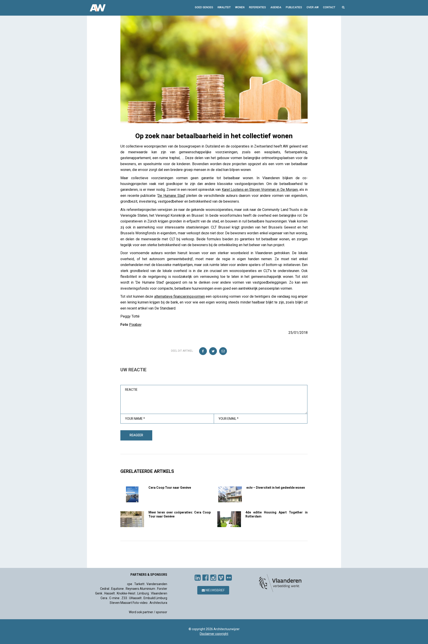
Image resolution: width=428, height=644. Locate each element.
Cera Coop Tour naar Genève (169, 487)
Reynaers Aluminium (140, 588)
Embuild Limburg (155, 598)
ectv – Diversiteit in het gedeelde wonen (275, 487)
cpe (129, 584)
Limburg (143, 593)
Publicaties (294, 7)
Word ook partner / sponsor (148, 612)
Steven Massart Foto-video (129, 603)
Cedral (104, 588)
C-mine (114, 598)
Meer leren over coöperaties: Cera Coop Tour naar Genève (179, 514)
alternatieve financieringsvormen (179, 296)
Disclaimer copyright (214, 634)
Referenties (257, 7)
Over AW (313, 7)
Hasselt (109, 593)
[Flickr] (229, 577)
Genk (98, 593)
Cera (104, 598)
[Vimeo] (221, 577)
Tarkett (139, 584)
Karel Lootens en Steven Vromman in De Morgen (260, 189)
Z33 (124, 598)
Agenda (275, 7)
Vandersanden (156, 584)
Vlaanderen (159, 593)
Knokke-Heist (126, 593)
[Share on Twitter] (213, 351)
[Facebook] (205, 577)
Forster (162, 588)
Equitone (117, 588)
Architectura (158, 603)
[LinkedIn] (198, 577)
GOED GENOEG (204, 7)
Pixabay (135, 324)
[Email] (223, 351)
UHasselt (135, 598)
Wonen (240, 7)
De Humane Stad (171, 195)
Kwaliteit (224, 7)
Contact (329, 7)
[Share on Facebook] (203, 351)
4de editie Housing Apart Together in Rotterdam (276, 514)
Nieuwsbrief (215, 590)
